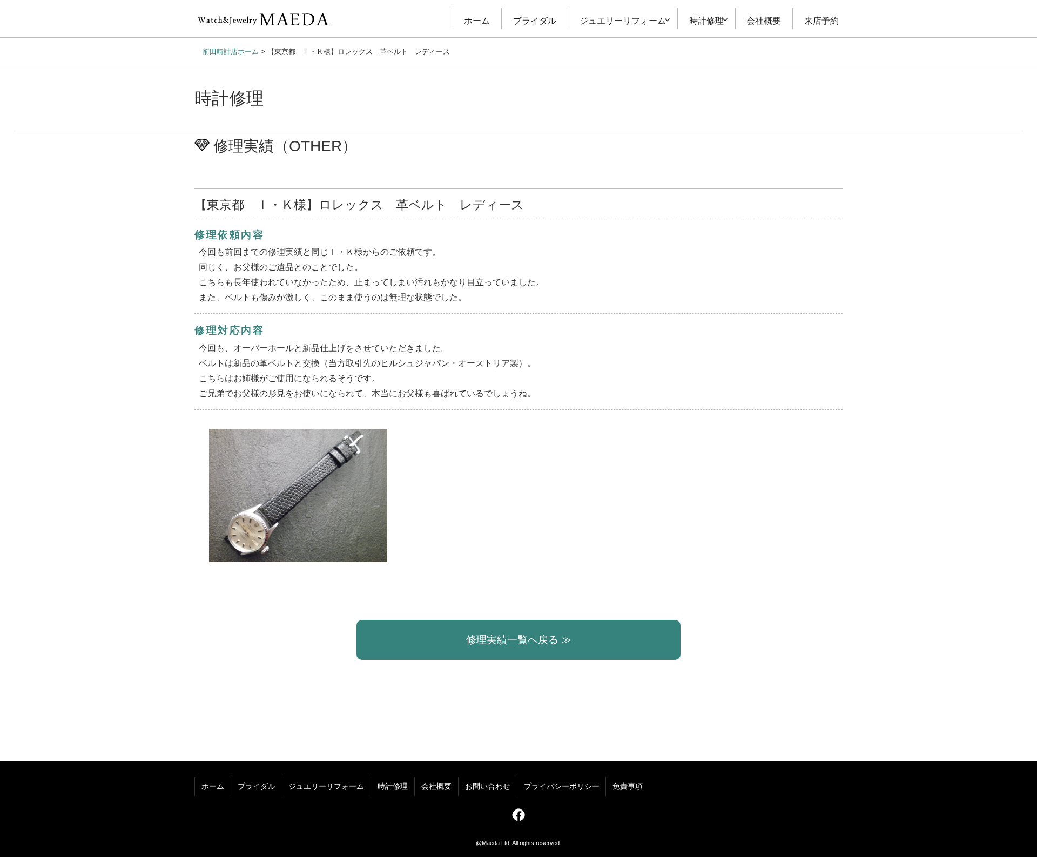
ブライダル (534, 20)
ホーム (477, 20)
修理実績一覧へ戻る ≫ (518, 639)
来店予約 (821, 20)
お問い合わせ (487, 786)
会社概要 (763, 20)
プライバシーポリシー (562, 786)
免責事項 (627, 786)
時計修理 (706, 20)
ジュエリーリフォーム (623, 20)
